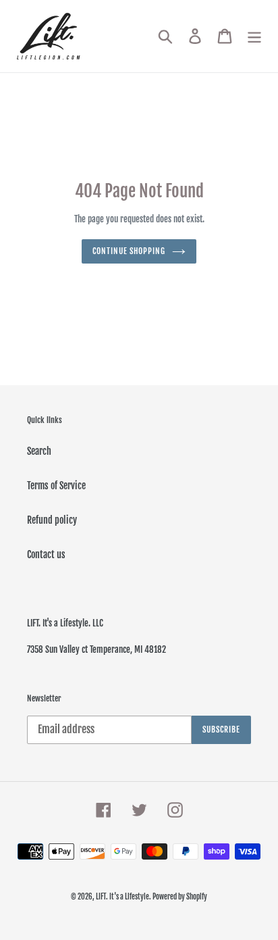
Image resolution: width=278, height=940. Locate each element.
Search (39, 451)
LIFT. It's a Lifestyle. (124, 896)
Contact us (46, 554)
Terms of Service (56, 485)
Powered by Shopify (179, 896)
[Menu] (254, 36)
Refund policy (52, 520)
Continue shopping (128, 251)
